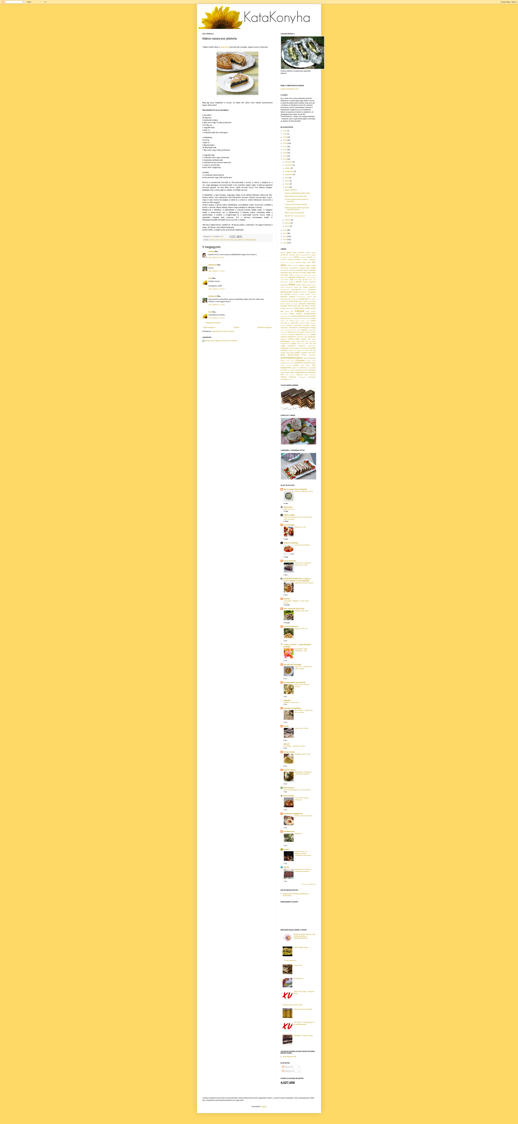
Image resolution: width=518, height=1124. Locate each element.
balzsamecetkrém (305, 255)
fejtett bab (312, 279)
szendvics (312, 355)
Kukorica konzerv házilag (303, 1009)
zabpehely (299, 375)
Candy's (286, 849)
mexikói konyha (291, 330)
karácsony (226, 240)
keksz (307, 306)
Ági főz (286, 726)
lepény (297, 321)
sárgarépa (284, 348)
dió (296, 273)
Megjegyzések (289, 1071)
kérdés (287, 311)
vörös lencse (289, 375)
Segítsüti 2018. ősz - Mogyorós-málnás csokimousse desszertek (303, 853)
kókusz (291, 314)
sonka (299, 350)
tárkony (292, 363)
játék (305, 301)
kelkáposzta (285, 308)
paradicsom (291, 337)
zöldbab (284, 377)
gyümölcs (284, 297)
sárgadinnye (312, 346)
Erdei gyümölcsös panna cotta (296, 196)
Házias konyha (289, 752)
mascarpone (293, 328)
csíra (308, 268)
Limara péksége (289, 561)
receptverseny (285, 343)
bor (288, 262)
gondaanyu (212, 265)
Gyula (314, 294)
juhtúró (313, 301)
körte (308, 316)
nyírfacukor (308, 332)
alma (295, 252)
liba (289, 323)
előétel (298, 277)
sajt (314, 343)
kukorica (288, 318)
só (295, 350)
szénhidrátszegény (249, 240)
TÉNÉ (282, 365)
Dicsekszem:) (299, 978)
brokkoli (298, 262)
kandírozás (294, 304)
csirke (313, 268)
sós (307, 350)
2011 (285, 233)
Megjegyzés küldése (213, 323)
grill (309, 292)
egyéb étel (284, 277)
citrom (290, 265)
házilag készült (285, 299)
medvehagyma (304, 328)
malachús (301, 323)
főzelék (298, 285)
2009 (285, 240)
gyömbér (308, 294)
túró (285, 370)
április (287, 187)
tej (302, 363)
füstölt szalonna (309, 287)
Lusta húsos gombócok (302, 545)
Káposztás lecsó (288, 509)
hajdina (309, 296)
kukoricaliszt (303, 318)
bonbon (283, 262)
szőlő (287, 360)
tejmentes (307, 363)
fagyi (291, 279)
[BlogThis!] (233, 236)
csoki (306, 270)
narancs (291, 332)
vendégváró (311, 372)
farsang (305, 279)
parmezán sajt (302, 337)
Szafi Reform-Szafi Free (293, 355)
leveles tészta (305, 321)
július (287, 178)
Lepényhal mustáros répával (304, 583)
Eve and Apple (288, 525)
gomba (295, 292)
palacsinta (307, 334)
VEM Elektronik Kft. (290, 1057)
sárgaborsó (302, 346)
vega (287, 372)
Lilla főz (286, 867)
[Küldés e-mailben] (230, 236)
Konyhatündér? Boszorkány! (294, 682)
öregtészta (284, 334)
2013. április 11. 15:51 (216, 271)
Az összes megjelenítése (308, 884)
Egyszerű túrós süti (301, 628)
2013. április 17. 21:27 (216, 318)
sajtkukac (287, 700)
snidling (291, 350)
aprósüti (301, 252)
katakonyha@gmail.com (289, 89)
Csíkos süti (298, 965)
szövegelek (300, 360)
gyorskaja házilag (298, 294)
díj (294, 273)
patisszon (284, 339)
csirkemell (299, 270)
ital (299, 301)
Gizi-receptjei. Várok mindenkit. (295, 489)
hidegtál (302, 299)
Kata (210, 278)
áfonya (283, 252)
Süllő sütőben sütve (301, 947)
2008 (285, 243)
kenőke (307, 308)
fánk (300, 279)
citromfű (295, 265)
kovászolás (284, 316)
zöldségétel (284, 379)
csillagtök (302, 268)
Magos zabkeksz (291, 190)
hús (307, 299)
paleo (313, 334)
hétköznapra (295, 299)
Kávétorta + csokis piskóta (303, 1036)
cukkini (301, 265)
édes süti (219, 240)
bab (297, 255)
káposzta (302, 304)
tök (305, 368)
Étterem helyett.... (290, 770)
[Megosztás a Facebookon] (238, 236)
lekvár (313, 318)
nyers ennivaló (299, 332)
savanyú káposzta (295, 348)
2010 (285, 236)
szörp (292, 360)
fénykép (299, 282)
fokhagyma (284, 285)
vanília (283, 372)
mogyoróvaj (312, 330)
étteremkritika (285, 279)
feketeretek (284, 282)
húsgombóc (284, 301)
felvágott (291, 282)
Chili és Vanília (288, 515)
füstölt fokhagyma (287, 287)
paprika (283, 337)
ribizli (307, 343)
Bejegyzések (289, 1067)
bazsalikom (284, 257)
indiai (296, 301)
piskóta (303, 339)
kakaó (288, 304)
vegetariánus (300, 372)
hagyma (292, 297)
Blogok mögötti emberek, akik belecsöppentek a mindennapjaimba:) (304, 936)
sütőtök (297, 353)
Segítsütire (224, 47)
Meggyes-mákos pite (301, 610)
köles (289, 316)
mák (231, 240)
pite (235, 240)
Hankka (211, 251)
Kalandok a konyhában (292, 708)
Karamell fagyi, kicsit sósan (292, 1005)
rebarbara (313, 341)
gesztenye (312, 289)
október (288, 168)
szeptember (289, 171)
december (289, 162)
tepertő (289, 365)
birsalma (283, 259)
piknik (297, 339)
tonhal (294, 368)
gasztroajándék (296, 289)
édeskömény (307, 275)
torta (302, 368)
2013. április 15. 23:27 (216, 289)
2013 (285, 159)
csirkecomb (284, 270)
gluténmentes (286, 292)
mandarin (313, 323)
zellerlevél (313, 375)
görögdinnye (303, 292)
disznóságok (302, 272)
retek (302, 343)
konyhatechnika (310, 314)
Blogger (263, 1107)
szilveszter (312, 358)
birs (314, 257)
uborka (293, 370)
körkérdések (301, 316)
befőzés (296, 257)
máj (292, 323)
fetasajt (305, 282)
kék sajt (301, 306)
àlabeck (286, 744)
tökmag (309, 368)
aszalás (307, 252)
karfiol (290, 306)
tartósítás (298, 363)
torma (298, 368)
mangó (283, 325)
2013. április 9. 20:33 (216, 257)
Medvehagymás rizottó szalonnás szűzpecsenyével (297, 209)
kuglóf (282, 318)
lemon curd (284, 321)
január (287, 226)
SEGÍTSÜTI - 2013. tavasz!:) (295, 216)
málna (307, 323)
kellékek (291, 308)
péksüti (291, 339)
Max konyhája (288, 796)
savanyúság (305, 348)
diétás (290, 272)
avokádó (292, 255)
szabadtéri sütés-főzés (308, 353)
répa (298, 343)
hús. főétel (312, 299)
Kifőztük (299, 311)
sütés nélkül (290, 353)
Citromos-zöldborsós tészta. (304, 491)
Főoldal (236, 327)
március (288, 220)
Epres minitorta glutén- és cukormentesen (297, 790)
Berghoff (303, 257)
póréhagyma (285, 341)
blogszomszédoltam (294, 259)
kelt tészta (299, 308)
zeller (306, 375)
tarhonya (283, 363)
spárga (283, 353)
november (289, 165)
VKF (282, 375)
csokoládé (312, 270)
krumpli (313, 316)
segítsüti (240, 240)
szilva (305, 358)
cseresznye (284, 268)
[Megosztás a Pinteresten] (241, 236)
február (288, 223)
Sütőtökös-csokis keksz (291, 702)
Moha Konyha (288, 788)
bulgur (304, 262)
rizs (311, 343)
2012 (285, 230)
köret (294, 316)
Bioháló (309, 257)
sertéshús (284, 350)
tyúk (289, 370)
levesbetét (284, 323)
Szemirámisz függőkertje (293, 814)
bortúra (292, 262)
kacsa (283, 304)
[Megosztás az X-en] (235, 236)
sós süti (313, 350)
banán (314, 255)
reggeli (293, 343)
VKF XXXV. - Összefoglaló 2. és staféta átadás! (304, 1023)
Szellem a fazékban (290, 543)
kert (292, 311)
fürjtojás (313, 285)
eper (303, 277)
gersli (304, 289)
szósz (283, 360)
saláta (283, 346)
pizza (314, 339)
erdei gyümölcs (311, 277)
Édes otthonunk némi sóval (293, 609)
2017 (285, 147)
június (287, 181)
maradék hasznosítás (294, 325)
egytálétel (291, 277)
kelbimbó (313, 306)
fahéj (296, 279)
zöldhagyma (302, 377)
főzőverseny (306, 285)
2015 (285, 153)
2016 (285, 150)
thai (302, 365)
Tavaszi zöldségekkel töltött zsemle (297, 193)
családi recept (310, 265)
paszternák (312, 337)
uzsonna (305, 370)
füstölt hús (298, 287)
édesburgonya (297, 275)
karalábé (284, 306)
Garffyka (286, 599)
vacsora (312, 370)
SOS (303, 350)
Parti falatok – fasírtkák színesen (294, 746)
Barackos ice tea (300, 527)
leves (313, 321)
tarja (288, 363)
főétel (292, 284)
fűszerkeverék (285, 289)
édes (309, 272)
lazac (309, 318)
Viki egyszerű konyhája (292, 664)
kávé (295, 306)
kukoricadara (295, 318)
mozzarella (284, 332)
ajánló (289, 252)
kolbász (299, 314)
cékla (309, 262)
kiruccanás (284, 314)
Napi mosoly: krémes (302, 728)
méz (298, 330)
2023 (285, 134)
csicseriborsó (293, 268)
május (287, 184)
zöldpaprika (312, 377)
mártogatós (284, 327)
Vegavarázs (287, 507)
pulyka (293, 341)
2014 (285, 156)
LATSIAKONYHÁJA (290, 627)
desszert (212, 240)
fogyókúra (312, 282)
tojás (314, 365)
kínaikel (313, 311)
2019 (285, 140)
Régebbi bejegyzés (265, 327)
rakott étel (304, 341)
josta (309, 301)
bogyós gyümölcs (309, 259)
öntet (314, 332)
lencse (292, 321)
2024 (285, 131)
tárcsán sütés (311, 360)
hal (314, 297)
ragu (298, 341)
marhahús (306, 325)
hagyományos (301, 296)
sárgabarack (291, 346)
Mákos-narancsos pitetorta (294, 213)
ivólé (302, 301)
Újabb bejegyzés (209, 327)
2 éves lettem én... (290, 960)
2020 (285, 137)
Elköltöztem (298, 833)
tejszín (313, 363)
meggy (313, 328)
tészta (296, 365)
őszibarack (291, 334)
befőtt (290, 257)
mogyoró (304, 330)
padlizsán (299, 334)
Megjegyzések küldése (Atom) (223, 331)
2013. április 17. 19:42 (216, 305)
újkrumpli (299, 370)
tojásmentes (286, 367)
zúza (289, 379)
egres (314, 275)
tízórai (308, 365)
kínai (307, 311)
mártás (313, 325)
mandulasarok (288, 831)
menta (282, 330)
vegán (292, 372)
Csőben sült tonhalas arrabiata (296, 204)
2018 (285, 143)
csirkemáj (292, 270)
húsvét (291, 301)
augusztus (289, 174)
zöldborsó (292, 377)
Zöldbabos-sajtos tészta (302, 754)
